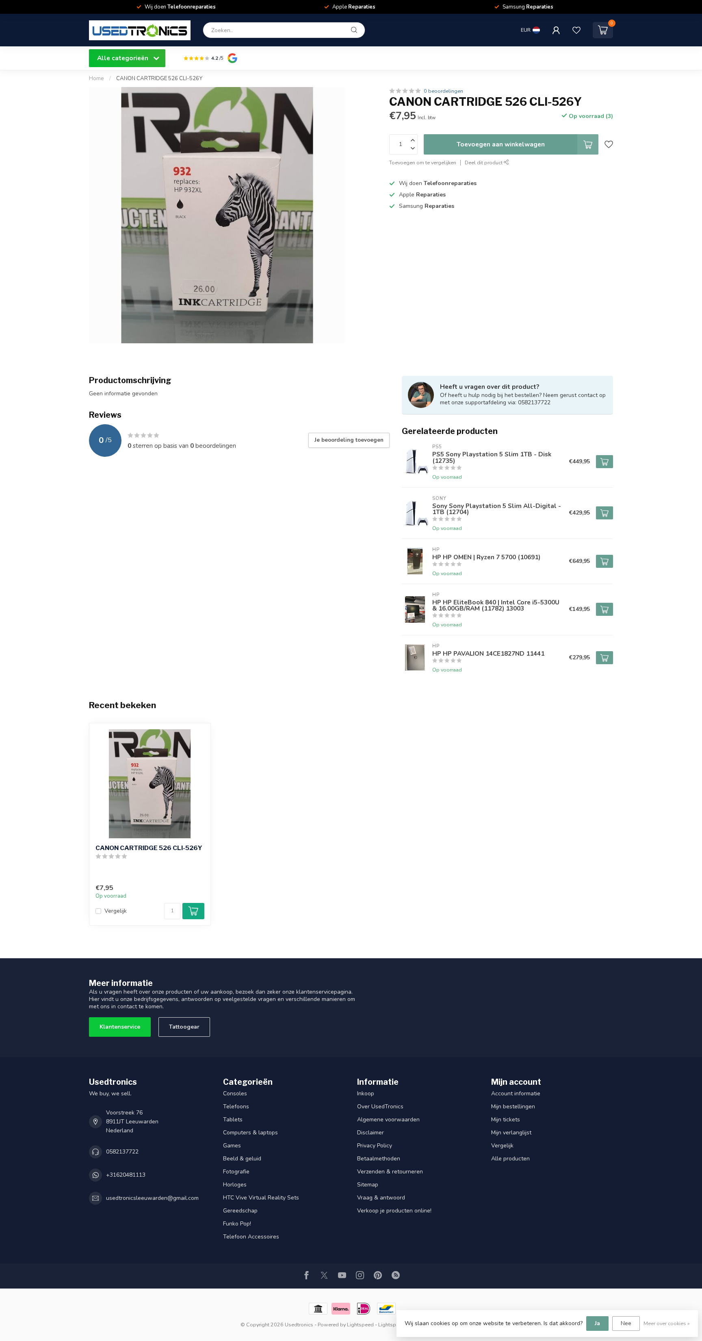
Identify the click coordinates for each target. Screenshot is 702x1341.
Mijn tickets (505, 1119)
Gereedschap (240, 1211)
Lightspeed (360, 1324)
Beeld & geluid (242, 1158)
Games (232, 1145)
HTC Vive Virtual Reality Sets (261, 1197)
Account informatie (515, 1093)
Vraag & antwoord (381, 1197)
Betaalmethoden (378, 1158)
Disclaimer (370, 1132)
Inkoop (365, 1093)
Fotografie (236, 1171)
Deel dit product (484, 162)
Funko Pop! (237, 1224)
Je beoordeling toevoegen (349, 440)
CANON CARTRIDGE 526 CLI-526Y (159, 78)
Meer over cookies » (667, 1323)
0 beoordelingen (443, 90)
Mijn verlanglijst (511, 1132)
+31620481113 (125, 1175)
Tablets (233, 1119)
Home (96, 78)
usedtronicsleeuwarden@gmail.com (152, 1198)
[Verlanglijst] (576, 30)
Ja (597, 1323)
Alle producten (510, 1158)
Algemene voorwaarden (388, 1119)
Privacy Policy (374, 1145)
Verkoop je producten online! (394, 1211)
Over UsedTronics (380, 1106)
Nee (626, 1323)
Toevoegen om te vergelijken (422, 162)
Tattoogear (184, 1027)
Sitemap (367, 1184)
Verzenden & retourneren (390, 1171)
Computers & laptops (250, 1132)
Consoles (235, 1093)
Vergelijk (115, 911)
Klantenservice (120, 1027)
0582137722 (122, 1152)
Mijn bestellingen (513, 1106)
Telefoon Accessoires (251, 1237)
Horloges (235, 1184)
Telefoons (236, 1106)
